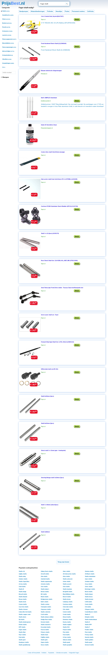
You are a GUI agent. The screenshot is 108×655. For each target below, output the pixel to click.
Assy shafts (88, 584)
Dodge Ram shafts (46, 619)
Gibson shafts (67, 640)
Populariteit (51, 652)
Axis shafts (44, 586)
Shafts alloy (22, 576)
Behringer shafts (90, 589)
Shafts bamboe (67, 589)
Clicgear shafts (89, 609)
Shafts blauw (89, 594)
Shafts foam (44, 634)
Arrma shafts (23, 584)
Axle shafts (66, 586)
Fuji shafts (22, 637)
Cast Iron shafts (23, 607)
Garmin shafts (89, 637)
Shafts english (67, 624)
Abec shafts (66, 571)
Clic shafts (66, 609)
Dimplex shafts (89, 617)
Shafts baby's (45, 589)
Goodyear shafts (24, 642)
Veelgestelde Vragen (74, 652)
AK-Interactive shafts (69, 574)
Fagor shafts (22, 629)
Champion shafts (46, 607)
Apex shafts (88, 579)
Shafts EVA (66, 627)
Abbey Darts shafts (47, 571)
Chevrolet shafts (68, 607)
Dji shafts (21, 619)
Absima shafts (89, 571)
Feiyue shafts (67, 629)
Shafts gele (44, 640)
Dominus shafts (67, 619)
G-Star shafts (67, 637)
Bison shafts (88, 591)
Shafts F (87, 627)
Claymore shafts (46, 609)
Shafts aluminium (90, 576)
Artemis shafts (45, 584)
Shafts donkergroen (25, 622)
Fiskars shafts (45, 632)
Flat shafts (66, 632)
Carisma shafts (67, 604)
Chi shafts (88, 607)
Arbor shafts (66, 581)
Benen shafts (45, 591)
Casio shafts (88, 604)
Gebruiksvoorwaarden (61, 652)
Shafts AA (22, 571)
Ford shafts (66, 634)
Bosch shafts (67, 596)
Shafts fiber (22, 632)
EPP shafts (22, 627)
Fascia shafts (45, 629)
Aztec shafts (88, 586)
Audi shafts (22, 586)
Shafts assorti (67, 584)
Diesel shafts (67, 617)
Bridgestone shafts (46, 599)
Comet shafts (67, 612)
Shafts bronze (89, 599)
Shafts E (87, 622)
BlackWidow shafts (68, 594)
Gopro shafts (45, 642)
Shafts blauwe (23, 596)
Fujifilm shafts (45, 637)
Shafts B (21, 589)
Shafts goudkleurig (24, 645)
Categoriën (6, 7)
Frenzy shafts (89, 634)
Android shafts (45, 579)
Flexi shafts (88, 632)
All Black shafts (89, 574)
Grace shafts (45, 645)
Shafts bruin (22, 602)
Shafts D (87, 614)
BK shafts (44, 594)
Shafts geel (22, 640)
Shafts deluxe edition (47, 617)
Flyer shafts (22, 634)
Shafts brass (89, 596)
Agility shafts (23, 574)
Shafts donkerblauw (91, 619)
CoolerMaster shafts (91, 612)
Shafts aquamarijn (46, 581)
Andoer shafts (23, 579)
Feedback (44, 652)
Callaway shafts (67, 602)
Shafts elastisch (46, 624)
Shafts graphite (67, 645)
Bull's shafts (44, 602)
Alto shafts (44, 576)
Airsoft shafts (45, 574)
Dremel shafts (45, 622)
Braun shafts (23, 599)
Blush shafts (44, 596)
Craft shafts (44, 614)
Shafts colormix (45, 612)
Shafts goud (66, 642)
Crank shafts (67, 614)
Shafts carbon (45, 604)
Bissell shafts (23, 594)
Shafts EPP (88, 624)
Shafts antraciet (67, 579)
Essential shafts (46, 627)
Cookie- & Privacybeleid (34, 652)
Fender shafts (89, 629)
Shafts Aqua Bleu (24, 581)
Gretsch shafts (89, 645)
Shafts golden (89, 640)
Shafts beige (22, 591)
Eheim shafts (23, 624)
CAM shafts (88, 602)
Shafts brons (67, 599)
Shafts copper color (25, 614)
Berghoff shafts (67, 591)
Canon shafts (23, 604)
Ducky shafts (67, 622)
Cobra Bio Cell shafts (25, 612)
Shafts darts (22, 617)
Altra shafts (66, 576)
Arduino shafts (89, 581)
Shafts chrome (23, 609)
